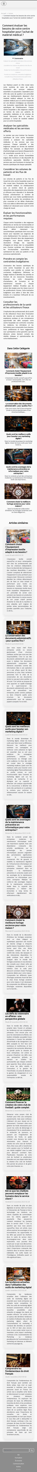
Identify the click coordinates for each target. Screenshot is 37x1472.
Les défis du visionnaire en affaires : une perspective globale (17, 1016)
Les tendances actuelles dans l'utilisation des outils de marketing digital (18, 1284)
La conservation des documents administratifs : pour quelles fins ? (18, 405)
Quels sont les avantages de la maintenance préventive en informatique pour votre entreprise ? (18, 470)
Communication (18, 1464)
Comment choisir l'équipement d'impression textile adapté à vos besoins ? (18, 373)
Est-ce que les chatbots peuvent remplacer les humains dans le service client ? (17, 1195)
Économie (18, 1461)
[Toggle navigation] (3, 4)
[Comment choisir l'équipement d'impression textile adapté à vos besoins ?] (18, 360)
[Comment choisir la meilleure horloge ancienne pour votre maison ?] (18, 491)
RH (19, 1455)
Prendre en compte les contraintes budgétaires (17, 74)
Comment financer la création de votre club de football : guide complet (18, 1105)
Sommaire (18, 58)
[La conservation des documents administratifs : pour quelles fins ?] (18, 393)
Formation (18, 1458)
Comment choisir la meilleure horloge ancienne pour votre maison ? (18, 504)
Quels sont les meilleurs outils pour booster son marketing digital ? (18, 436)
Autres (10, 13)
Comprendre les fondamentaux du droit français (17, 1371)
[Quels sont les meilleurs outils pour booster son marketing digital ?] (18, 424)
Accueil (3, 13)
